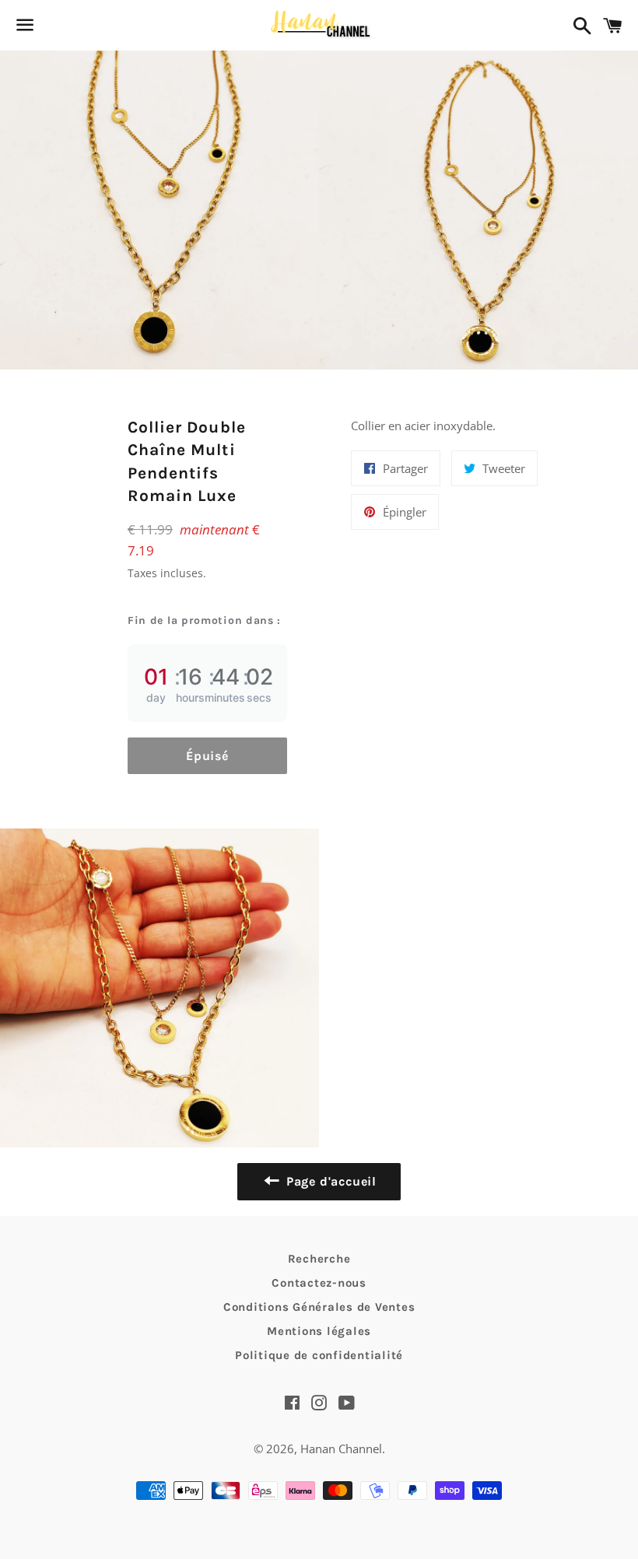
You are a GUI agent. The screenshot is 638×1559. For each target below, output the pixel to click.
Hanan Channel (341, 1448)
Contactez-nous (319, 1283)
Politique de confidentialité (319, 1355)
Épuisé (207, 755)
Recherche (319, 1259)
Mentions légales (319, 1331)
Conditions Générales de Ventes (319, 1307)
